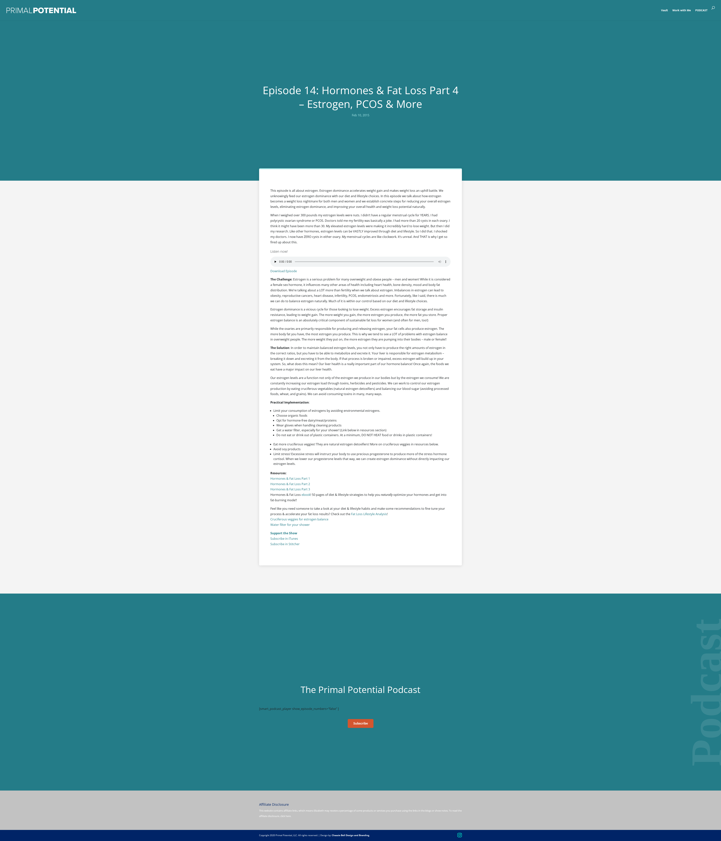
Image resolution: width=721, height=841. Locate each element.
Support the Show (283, 533)
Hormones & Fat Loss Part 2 (290, 484)
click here (285, 816)
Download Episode (283, 271)
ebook (306, 495)
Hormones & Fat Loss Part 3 (290, 489)
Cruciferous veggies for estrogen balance (299, 519)
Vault (664, 10)
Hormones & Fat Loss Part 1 (290, 478)
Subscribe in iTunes (284, 539)
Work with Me (681, 10)
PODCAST (701, 10)
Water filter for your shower (290, 525)
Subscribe (360, 723)
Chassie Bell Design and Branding (350, 835)
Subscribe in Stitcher (285, 544)
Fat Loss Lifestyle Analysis (369, 514)
